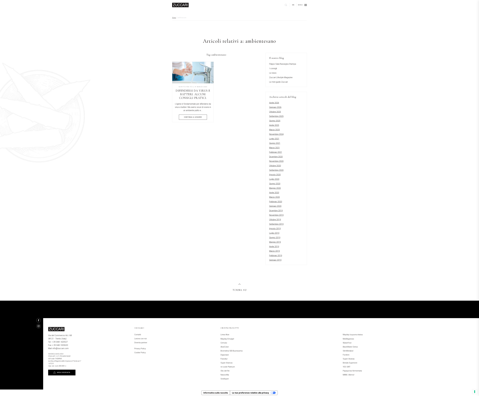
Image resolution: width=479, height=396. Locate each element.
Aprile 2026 (274, 103)
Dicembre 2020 (276, 157)
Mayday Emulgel (227, 339)
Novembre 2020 (276, 161)
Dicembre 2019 (276, 210)
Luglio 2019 (274, 233)
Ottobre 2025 (275, 112)
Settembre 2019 (276, 224)
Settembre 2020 (276, 170)
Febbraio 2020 (275, 201)
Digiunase (225, 355)
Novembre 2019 (276, 215)
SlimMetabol (348, 351)
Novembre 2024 (276, 134)
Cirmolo (224, 343)
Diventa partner (140, 342)
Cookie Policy (140, 352)
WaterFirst (347, 343)
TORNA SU (239, 290)
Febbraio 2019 (275, 255)
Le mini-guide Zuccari (278, 82)
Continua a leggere (193, 117)
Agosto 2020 (275, 174)
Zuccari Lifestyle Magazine (281, 77)
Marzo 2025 (274, 130)
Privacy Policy (140, 348)
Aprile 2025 (274, 125)
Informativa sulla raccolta (215, 393)
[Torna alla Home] (180, 5)
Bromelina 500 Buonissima (231, 351)
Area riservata (63, 372)
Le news (272, 73)
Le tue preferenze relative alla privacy (250, 393)
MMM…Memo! (348, 375)
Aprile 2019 (274, 246)
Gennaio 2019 (275, 260)
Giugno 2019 (274, 237)
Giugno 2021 (274, 143)
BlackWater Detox (350, 347)
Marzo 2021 (274, 148)
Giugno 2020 (274, 183)
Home (174, 17)
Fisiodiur (224, 359)
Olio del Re (225, 371)
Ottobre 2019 (275, 219)
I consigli (273, 68)
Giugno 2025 (274, 121)
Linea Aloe (225, 334)
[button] (302, 5)
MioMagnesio (348, 339)
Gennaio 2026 (275, 107)
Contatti (137, 334)
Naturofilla (225, 375)
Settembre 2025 (276, 116)
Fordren (346, 355)
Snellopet (225, 379)
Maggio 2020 (275, 188)
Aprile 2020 (274, 192)
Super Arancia (226, 363)
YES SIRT (346, 367)
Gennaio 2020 (275, 206)
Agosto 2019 (275, 228)
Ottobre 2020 (275, 165)
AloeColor (225, 347)
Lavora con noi (140, 338)
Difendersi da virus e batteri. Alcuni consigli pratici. (193, 94)
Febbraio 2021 (275, 152)
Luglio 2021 (274, 139)
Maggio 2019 (275, 242)
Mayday (353, 334)
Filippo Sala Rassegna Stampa (282, 64)
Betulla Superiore (350, 363)
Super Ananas (349, 359)
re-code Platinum (228, 367)
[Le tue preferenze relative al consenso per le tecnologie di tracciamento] (474, 391)
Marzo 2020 (274, 197)
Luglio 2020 (274, 179)
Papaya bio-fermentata (352, 371)
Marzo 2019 (274, 251)
